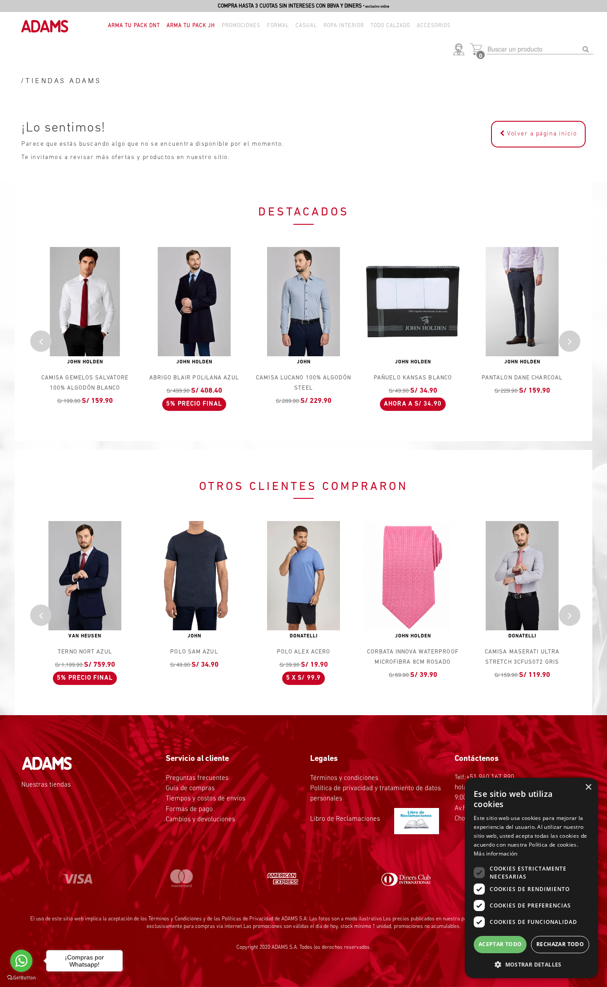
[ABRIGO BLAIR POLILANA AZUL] (194, 301)
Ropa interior (343, 25)
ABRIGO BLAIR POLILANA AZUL (194, 378)
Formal (278, 25)
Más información (496, 853)
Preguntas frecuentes (197, 778)
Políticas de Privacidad (247, 919)
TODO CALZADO (390, 25)
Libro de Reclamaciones (346, 819)
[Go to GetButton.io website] (21, 978)
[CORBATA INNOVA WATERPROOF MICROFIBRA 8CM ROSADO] (412, 575)
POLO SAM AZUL (194, 652)
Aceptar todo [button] (500, 944)
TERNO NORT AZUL (85, 652)
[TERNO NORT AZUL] (85, 575)
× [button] (588, 787)
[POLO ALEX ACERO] (303, 575)
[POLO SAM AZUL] (194, 575)
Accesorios (434, 25)
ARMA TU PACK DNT (134, 25)
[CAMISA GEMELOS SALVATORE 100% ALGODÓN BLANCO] (85, 301)
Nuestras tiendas (46, 785)
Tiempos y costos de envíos (205, 799)
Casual (306, 25)
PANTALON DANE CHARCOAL (522, 378)
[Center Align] (41, 341)
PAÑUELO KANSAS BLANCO (413, 378)
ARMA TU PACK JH (191, 25)
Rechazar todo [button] (560, 944)
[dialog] (531, 878)
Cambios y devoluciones (200, 819)
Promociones (241, 25)
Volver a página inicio (541, 134)
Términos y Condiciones (175, 919)
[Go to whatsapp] (21, 961)
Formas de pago (189, 809)
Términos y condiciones (344, 778)
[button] (460, 50)
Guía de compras (190, 788)
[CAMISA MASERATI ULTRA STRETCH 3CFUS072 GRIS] (522, 575)
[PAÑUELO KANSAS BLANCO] (412, 301)
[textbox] (540, 49)
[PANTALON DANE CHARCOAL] (522, 301)
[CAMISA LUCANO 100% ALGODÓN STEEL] (303, 301)
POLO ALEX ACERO (304, 652)
